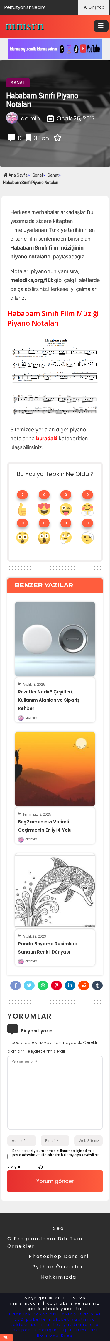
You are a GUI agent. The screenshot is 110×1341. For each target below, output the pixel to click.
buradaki (46, 438)
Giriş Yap (96, 7)
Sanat (18, 82)
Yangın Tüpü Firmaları (68, 1329)
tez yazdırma (70, 1324)
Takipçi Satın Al (80, 1313)
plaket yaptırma (74, 1319)
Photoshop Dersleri (59, 1256)
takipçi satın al (31, 1324)
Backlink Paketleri (33, 1313)
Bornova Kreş (55, 1335)
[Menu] (101, 26)
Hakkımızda (59, 1277)
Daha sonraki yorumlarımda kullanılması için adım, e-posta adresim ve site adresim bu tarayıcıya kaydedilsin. (56, 1153)
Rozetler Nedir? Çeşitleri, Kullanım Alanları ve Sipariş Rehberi (48, 700)
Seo (58, 1228)
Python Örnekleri (58, 1266)
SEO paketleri (32, 1319)
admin (31, 717)
